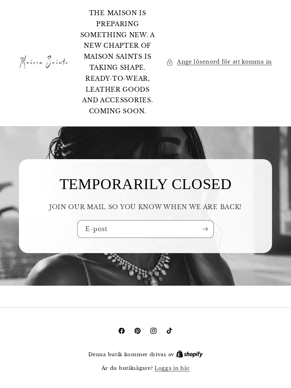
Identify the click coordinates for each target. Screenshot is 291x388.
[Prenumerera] (205, 229)
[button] (219, 62)
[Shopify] (189, 354)
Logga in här (172, 368)
